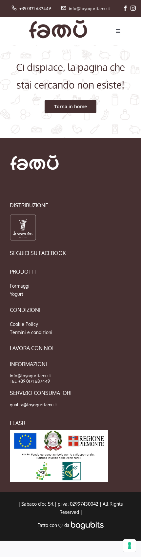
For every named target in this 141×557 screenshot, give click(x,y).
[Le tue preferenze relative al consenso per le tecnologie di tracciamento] (129, 545)
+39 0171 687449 (35, 8)
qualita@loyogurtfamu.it (33, 404)
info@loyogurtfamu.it (89, 8)
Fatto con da (54, 525)
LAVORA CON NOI (31, 348)
